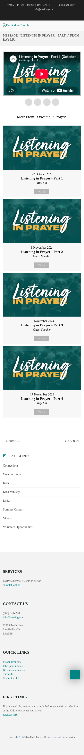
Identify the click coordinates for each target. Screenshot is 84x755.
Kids (6, 483)
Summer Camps (13, 509)
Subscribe (8, 674)
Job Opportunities (12, 666)
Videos (7, 518)
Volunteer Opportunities (17, 527)
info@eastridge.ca (13, 617)
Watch (41, 191)
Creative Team (12, 474)
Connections (10, 465)
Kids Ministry (11, 492)
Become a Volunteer (14, 670)
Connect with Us (12, 678)
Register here (10, 714)
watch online (13, 585)
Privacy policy (68, 737)
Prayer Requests (12, 661)
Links (6, 500)
